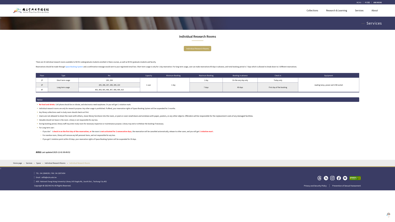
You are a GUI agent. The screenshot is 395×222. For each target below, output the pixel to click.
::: (0, 5)
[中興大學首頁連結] (31, 10)
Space (38, 163)
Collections (312, 10)
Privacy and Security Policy (315, 185)
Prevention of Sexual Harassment (346, 185)
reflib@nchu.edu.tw (49, 177)
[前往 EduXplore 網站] (388, 215)
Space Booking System (74, 66)
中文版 (367, 2)
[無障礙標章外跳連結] (355, 178)
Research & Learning (336, 10)
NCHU (359, 2)
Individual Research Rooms (197, 48)
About (375, 10)
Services (359, 10)
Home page (17, 163)
